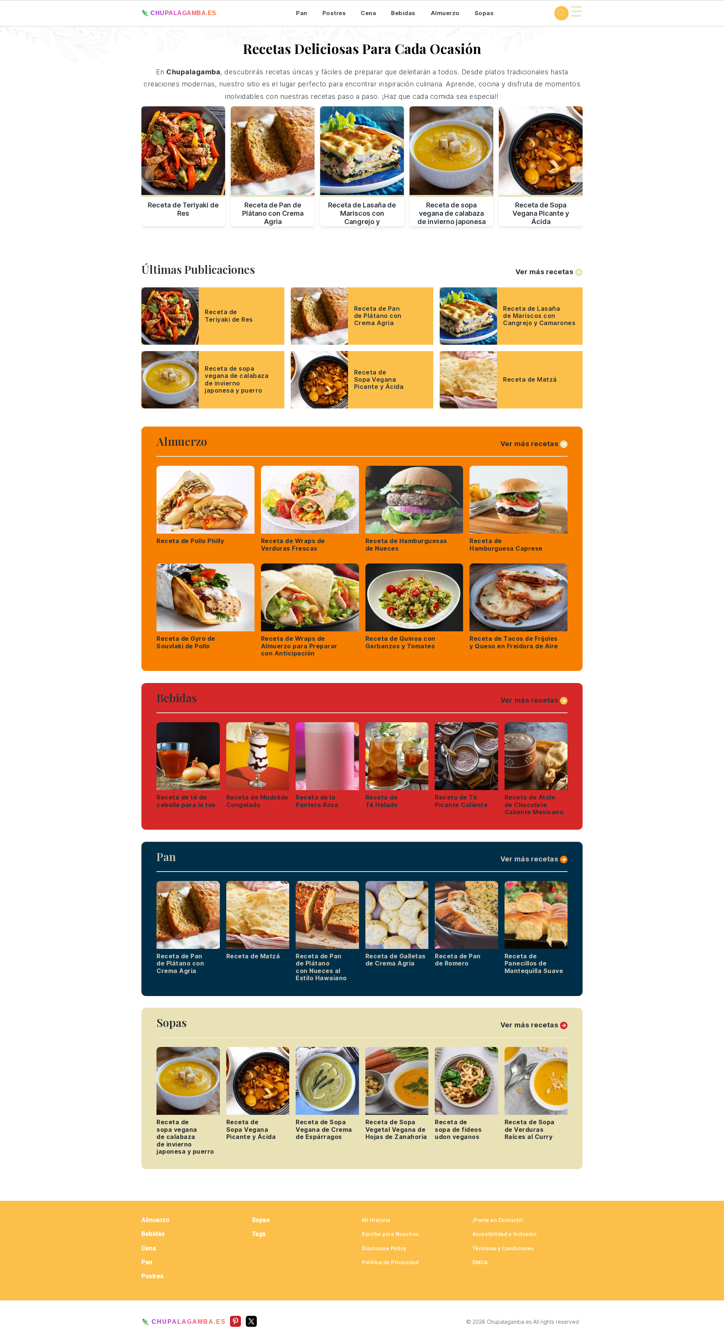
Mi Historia (376, 1220)
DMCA (480, 1262)
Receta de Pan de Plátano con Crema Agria (273, 212)
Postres (334, 13)
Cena (368, 13)
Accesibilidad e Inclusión (504, 1234)
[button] (576, 174)
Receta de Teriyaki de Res (183, 209)
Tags (259, 1233)
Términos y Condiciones (503, 1248)
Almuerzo (445, 13)
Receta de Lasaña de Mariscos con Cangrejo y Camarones (362, 212)
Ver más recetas (544, 272)
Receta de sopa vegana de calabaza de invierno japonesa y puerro (451, 212)
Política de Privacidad (390, 1262)
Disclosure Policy (384, 1248)
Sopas (484, 13)
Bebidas (403, 13)
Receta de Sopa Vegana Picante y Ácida (540, 212)
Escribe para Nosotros (390, 1234)
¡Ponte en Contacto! (498, 1220)
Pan (301, 13)
